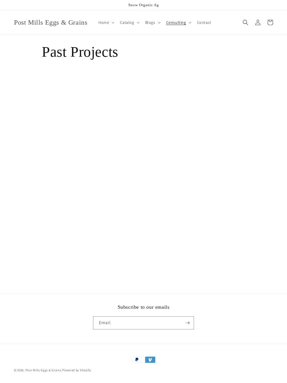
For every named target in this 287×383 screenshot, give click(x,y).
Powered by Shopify (76, 370)
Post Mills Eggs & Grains (44, 370)
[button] (106, 22)
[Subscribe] (187, 322)
